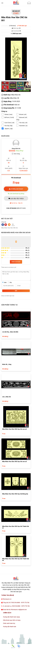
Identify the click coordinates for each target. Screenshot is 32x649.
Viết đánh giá (23, 25)
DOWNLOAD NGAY (16, 189)
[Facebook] (2, 224)
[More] (9, 224)
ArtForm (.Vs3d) (9, 117)
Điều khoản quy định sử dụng (11, 620)
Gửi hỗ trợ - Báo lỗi (16, 203)
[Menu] (2, 3)
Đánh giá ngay (16, 261)
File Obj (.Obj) (8, 125)
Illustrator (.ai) (23, 125)
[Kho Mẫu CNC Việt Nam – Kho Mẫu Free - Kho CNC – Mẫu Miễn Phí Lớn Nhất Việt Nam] (16, 3)
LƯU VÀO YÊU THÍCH (17, 198)
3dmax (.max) (8, 114)
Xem (17, 154)
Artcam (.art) (22, 114)
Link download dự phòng (16, 193)
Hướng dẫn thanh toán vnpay (11, 617)
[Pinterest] (5, 224)
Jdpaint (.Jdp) (8, 128)
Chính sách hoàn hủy (9, 623)
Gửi (16, 290)
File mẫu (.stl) (23, 122)
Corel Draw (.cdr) (9, 122)
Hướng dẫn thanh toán (9, 626)
